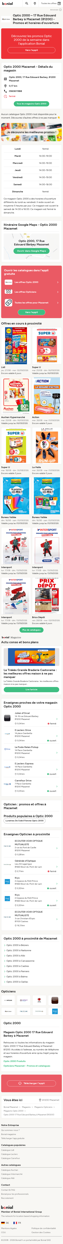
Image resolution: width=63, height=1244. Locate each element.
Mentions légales (9, 1228)
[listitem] (16, 351)
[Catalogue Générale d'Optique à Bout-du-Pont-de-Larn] (39, 1011)
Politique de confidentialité (44, 1228)
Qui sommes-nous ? (10, 1130)
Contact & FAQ (8, 1190)
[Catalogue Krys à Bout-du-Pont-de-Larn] (55, 1011)
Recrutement (7, 1198)
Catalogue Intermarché (11, 1174)
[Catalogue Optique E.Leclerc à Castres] (24, 1000)
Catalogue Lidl (7, 1150)
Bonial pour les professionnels (15, 1194)
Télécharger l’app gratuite (12, 1138)
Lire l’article (31, 689)
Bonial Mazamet (11, 1107)
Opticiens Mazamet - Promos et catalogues (27, 1065)
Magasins (26, 1107)
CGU (3, 1232)
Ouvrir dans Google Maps (31, 250)
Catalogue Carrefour (10, 1158)
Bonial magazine (8, 1134)
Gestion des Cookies (41, 1232)
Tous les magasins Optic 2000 (31, 104)
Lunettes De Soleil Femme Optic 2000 (25, 820)
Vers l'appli (31, 50)
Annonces (54, 10)
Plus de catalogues (31, 630)
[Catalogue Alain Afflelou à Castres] (8, 1000)
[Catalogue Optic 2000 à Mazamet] (8, 1011)
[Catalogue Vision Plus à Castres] (55, 1000)
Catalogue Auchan (9, 1170)
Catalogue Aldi (7, 1178)
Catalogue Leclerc (9, 1154)
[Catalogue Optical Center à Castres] (39, 1000)
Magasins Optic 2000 (13, 1111)
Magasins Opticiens (43, 1107)
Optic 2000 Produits (14, 1061)
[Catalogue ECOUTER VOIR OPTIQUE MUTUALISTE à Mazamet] (24, 1011)
